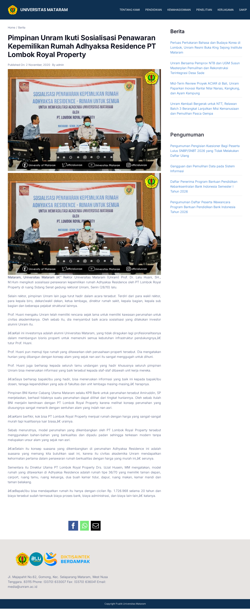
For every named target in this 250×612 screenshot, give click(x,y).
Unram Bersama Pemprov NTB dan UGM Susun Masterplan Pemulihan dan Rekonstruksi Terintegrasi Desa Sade (205, 68)
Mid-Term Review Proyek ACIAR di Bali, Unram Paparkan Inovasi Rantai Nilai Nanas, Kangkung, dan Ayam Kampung (205, 88)
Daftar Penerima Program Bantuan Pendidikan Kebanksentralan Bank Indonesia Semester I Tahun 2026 (203, 186)
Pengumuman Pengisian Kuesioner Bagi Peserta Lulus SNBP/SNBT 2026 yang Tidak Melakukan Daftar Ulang (205, 151)
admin (60, 64)
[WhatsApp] (84, 523)
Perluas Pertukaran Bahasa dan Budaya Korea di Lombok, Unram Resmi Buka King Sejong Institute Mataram (206, 47)
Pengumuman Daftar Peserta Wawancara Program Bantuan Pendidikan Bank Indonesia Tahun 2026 (202, 207)
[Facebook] (73, 523)
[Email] (96, 523)
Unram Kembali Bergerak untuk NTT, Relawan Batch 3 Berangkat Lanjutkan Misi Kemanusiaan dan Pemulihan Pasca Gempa (204, 108)
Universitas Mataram (134, 603)
